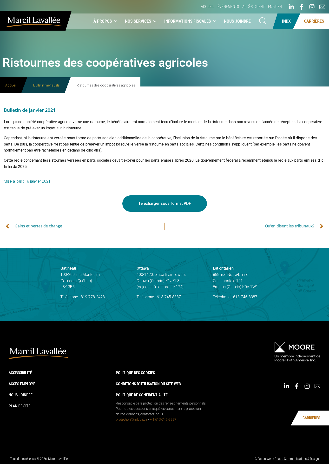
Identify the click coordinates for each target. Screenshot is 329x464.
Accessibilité (20, 373)
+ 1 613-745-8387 (163, 419)
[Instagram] (312, 7)
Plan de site (19, 406)
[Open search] (262, 21)
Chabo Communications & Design (297, 459)
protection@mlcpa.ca (131, 419)
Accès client (253, 6)
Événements (228, 6)
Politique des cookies (135, 373)
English (275, 6)
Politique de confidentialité (142, 395)
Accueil (207, 6)
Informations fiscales (187, 21)
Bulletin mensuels (46, 85)
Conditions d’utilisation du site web (148, 384)
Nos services (138, 21)
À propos (102, 21)
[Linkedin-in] (291, 7)
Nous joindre (237, 21)
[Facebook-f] (301, 7)
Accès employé (22, 384)
